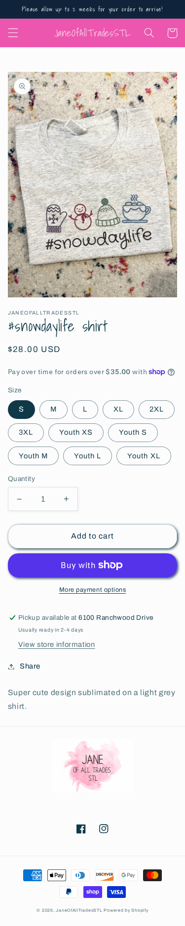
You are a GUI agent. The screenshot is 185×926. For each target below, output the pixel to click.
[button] (12, 33)
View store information (56, 644)
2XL (156, 409)
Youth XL (143, 456)
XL (118, 409)
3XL (26, 432)
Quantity (21, 478)
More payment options (92, 589)
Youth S (133, 432)
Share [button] (30, 666)
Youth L (87, 456)
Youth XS (76, 432)
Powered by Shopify (126, 910)
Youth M (33, 456)
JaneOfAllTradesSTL (79, 910)
